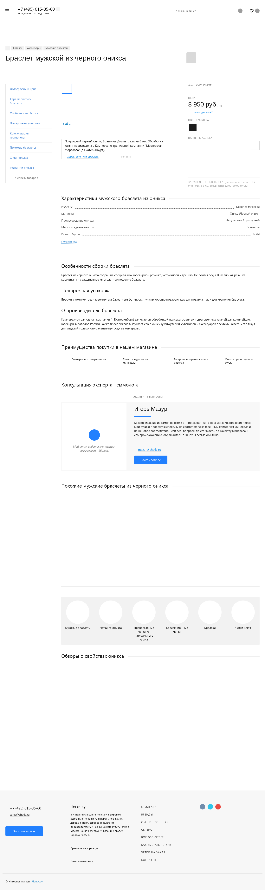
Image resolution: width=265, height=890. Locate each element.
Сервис (146, 829)
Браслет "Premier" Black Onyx (80, 550)
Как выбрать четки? (156, 845)
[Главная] (7, 48)
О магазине (150, 807)
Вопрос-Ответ (152, 837)
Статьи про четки (155, 822)
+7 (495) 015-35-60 (36, 9)
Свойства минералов (160, 735)
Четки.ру (37, 881)
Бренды (147, 814)
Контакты (148, 860)
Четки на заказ (153, 852)
